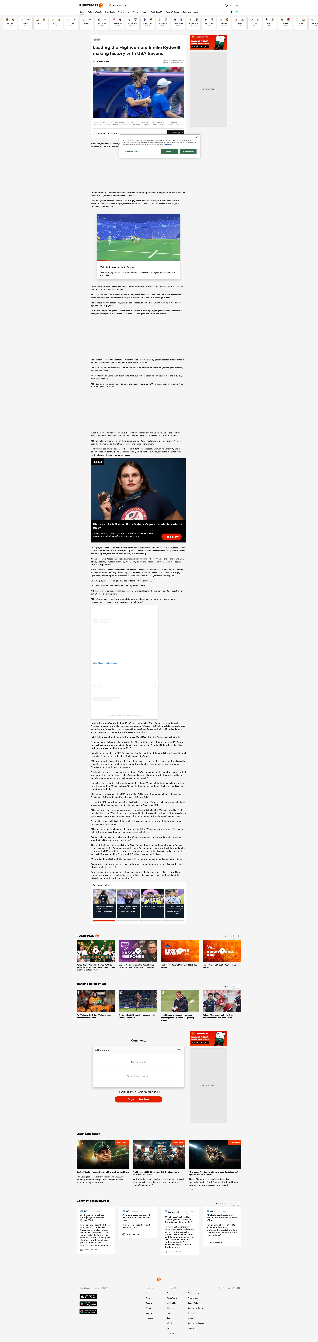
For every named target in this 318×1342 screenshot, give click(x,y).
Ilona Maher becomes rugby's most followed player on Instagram (104, 909)
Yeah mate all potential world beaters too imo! (136, 1226)
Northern (170, 1313)
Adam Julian (103, 61)
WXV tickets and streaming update (153, 907)
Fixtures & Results (95, 12)
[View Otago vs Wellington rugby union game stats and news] (56, 23)
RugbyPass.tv (172, 1298)
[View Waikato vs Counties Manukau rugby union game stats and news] (41, 23)
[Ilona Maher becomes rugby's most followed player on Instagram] (104, 896)
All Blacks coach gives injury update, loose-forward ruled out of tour (222, 1217)
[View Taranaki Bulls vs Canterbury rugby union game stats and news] (285, 23)
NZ (168, 1328)
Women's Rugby (172, 12)
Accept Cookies (188, 151)
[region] (159, 146)
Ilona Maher (120, 451)
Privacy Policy (193, 1293)
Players (144, 12)
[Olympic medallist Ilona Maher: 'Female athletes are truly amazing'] (128, 896)
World (169, 1323)
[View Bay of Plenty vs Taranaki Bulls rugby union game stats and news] (10, 23)
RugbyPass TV (156, 12)
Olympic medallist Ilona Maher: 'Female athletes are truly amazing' (128, 909)
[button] (103, 1165)
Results (149, 1303)
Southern (170, 1318)
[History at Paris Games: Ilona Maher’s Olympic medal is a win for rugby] (138, 489)
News (82, 12)
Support (191, 1318)
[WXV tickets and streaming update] (152, 896)
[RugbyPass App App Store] (104, 1297)
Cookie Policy (193, 1303)
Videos (149, 1313)
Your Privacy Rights (131, 151)
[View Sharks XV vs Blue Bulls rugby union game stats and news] (255, 23)
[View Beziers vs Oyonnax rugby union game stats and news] (148, 23)
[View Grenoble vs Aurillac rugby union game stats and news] (178, 23)
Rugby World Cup (137, 737)
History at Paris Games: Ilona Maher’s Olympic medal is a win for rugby (137, 525)
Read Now (171, 537)
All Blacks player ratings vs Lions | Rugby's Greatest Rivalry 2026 (93, 1217)
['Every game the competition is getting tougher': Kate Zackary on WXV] (176, 896)
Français (170, 1333)
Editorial (191, 1328)
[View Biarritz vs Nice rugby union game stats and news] (117, 23)
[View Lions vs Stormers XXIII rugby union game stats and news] (239, 23)
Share (114, 133)
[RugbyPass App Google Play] (104, 1304)
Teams (135, 12)
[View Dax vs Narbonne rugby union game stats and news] (163, 23)
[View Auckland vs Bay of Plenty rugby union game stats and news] (224, 23)
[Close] (196, 137)
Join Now (171, 1293)
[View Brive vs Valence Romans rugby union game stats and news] (270, 23)
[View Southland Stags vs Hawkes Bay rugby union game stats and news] (102, 23)
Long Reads (110, 12)
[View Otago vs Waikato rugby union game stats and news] (300, 23)
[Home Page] (91, 5)
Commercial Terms (195, 1308)
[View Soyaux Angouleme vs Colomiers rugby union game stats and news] (132, 23)
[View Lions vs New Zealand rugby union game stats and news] (87, 23)
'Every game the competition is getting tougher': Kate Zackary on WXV (177, 910)
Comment (101, 133)
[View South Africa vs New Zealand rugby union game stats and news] (25, 23)
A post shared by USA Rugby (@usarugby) (124, 715)
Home (148, 1293)
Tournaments (123, 12)
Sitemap (149, 1318)
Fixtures (149, 1298)
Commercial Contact (196, 1323)
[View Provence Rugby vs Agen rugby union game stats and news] (209, 23)
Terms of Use (193, 1298)
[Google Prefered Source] (174, 133)
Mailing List (171, 1303)
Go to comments (89, 1250)
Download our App (190, 12)
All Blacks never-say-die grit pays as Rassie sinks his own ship (136, 1217)
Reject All (169, 151)
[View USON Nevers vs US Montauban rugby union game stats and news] (193, 23)
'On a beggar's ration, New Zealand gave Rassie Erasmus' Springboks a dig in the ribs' (179, 1219)
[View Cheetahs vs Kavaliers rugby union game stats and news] (71, 23)
